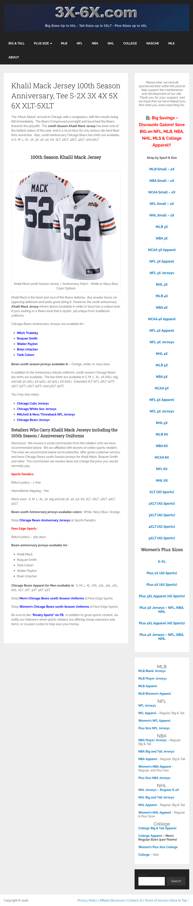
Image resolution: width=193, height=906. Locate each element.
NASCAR (152, 43)
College (130, 43)
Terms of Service (156, 900)
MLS (171, 43)
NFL (79, 43)
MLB (64, 43)
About (13, 57)
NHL (111, 43)
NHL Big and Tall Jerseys (156, 797)
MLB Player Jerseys (152, 678)
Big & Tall (16, 43)
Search (143, 875)
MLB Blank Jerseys (152, 671)
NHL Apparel (147, 805)
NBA (95, 43)
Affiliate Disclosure (112, 900)
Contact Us (134, 900)
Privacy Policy (87, 900)
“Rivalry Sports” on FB (48, 615)
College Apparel (150, 836)
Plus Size (41, 43)
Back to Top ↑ (179, 900)
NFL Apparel (147, 713)
